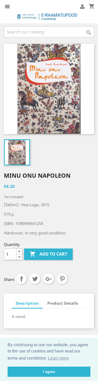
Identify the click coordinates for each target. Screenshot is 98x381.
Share (21, 279)
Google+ (48, 279)
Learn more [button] (58, 358)
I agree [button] (49, 372)
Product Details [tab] (62, 303)
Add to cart (48, 254)
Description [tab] (27, 303)
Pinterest (62, 279)
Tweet (35, 279)
